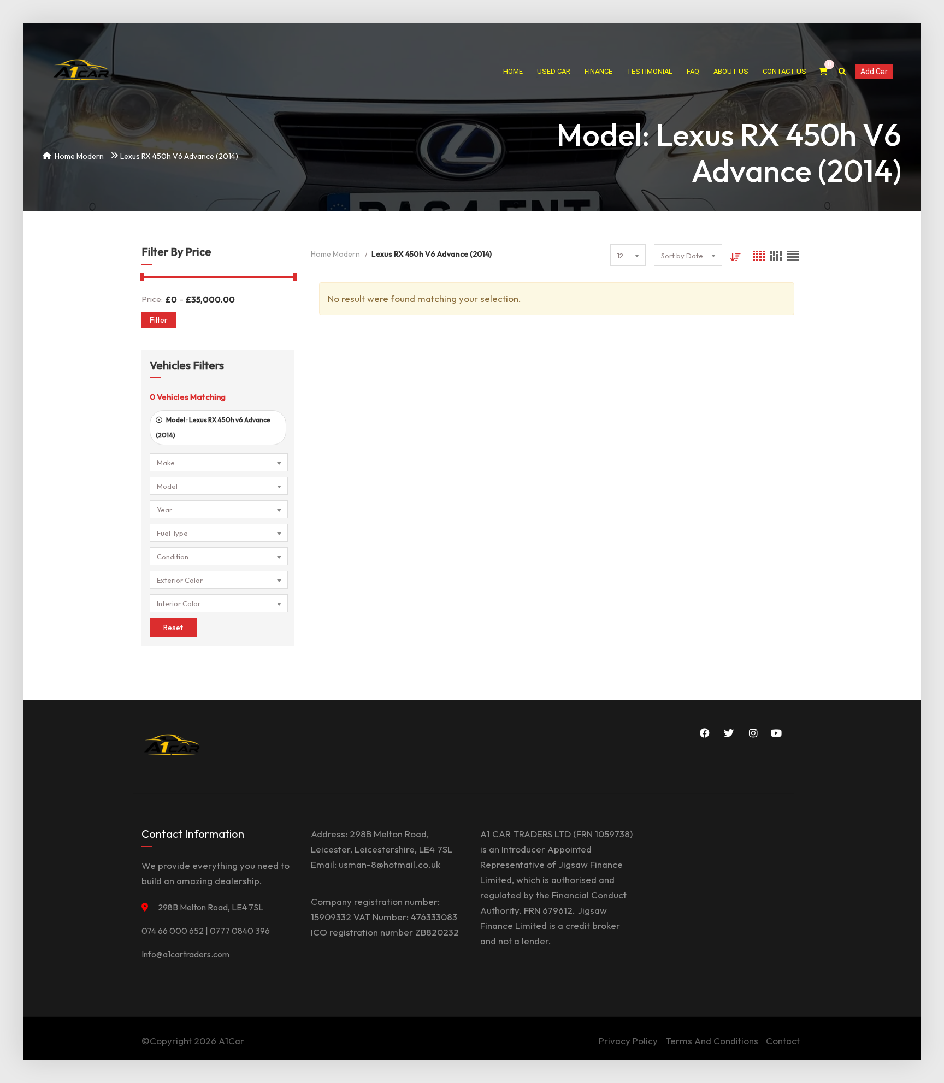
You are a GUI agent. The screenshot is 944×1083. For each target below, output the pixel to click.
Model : (213, 427)
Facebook (703, 733)
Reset (173, 627)
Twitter (727, 733)
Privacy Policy (628, 1040)
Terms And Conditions (711, 1040)
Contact (783, 1040)
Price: (152, 299)
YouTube (775, 733)
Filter (159, 320)
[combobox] (219, 462)
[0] (823, 71)
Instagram (751, 733)
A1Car (231, 1040)
